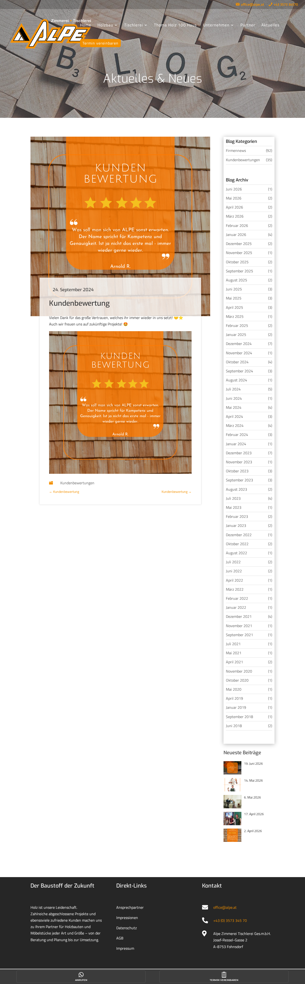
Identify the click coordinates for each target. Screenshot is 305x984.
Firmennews (236, 150)
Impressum (125, 948)
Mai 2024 (233, 407)
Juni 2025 (234, 289)
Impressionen (127, 917)
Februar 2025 (237, 325)
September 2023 (239, 480)
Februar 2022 (237, 598)
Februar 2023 (237, 516)
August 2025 (236, 280)
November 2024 (239, 353)
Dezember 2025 (239, 243)
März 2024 (235, 425)
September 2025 (239, 271)
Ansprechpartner (130, 907)
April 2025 (234, 307)
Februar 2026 (237, 225)
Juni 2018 (234, 726)
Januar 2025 (236, 334)
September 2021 (239, 635)
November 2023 (239, 462)
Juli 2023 (233, 498)
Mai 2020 (233, 689)
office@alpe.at (225, 907)
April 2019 (234, 698)
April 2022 (234, 580)
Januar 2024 (236, 444)
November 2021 (239, 626)
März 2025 (235, 316)
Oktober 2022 (237, 544)
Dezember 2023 (239, 453)
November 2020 (239, 671)
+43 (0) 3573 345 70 (230, 920)
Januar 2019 (236, 707)
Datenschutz (126, 928)
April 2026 (234, 207)
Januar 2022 (236, 607)
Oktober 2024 (237, 362)
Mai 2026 (233, 198)
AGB (119, 938)
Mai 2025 (233, 298)
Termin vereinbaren (224, 980)
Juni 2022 (234, 571)
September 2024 (239, 371)
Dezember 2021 (239, 616)
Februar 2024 (237, 434)
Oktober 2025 (237, 262)
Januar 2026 (236, 234)
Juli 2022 (233, 562)
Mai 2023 (233, 507)
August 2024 (236, 380)
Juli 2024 (233, 389)
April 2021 (234, 662)
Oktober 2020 (237, 680)
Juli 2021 (233, 644)
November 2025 (239, 252)
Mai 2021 (233, 653)
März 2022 (235, 589)
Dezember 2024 (239, 343)
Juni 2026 (234, 189)
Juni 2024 (234, 398)
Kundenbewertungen (77, 483)
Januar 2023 (236, 525)
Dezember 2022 (239, 535)
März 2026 (235, 216)
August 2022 (236, 553)
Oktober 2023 (237, 471)
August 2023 (236, 489)
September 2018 (239, 716)
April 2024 (234, 416)
